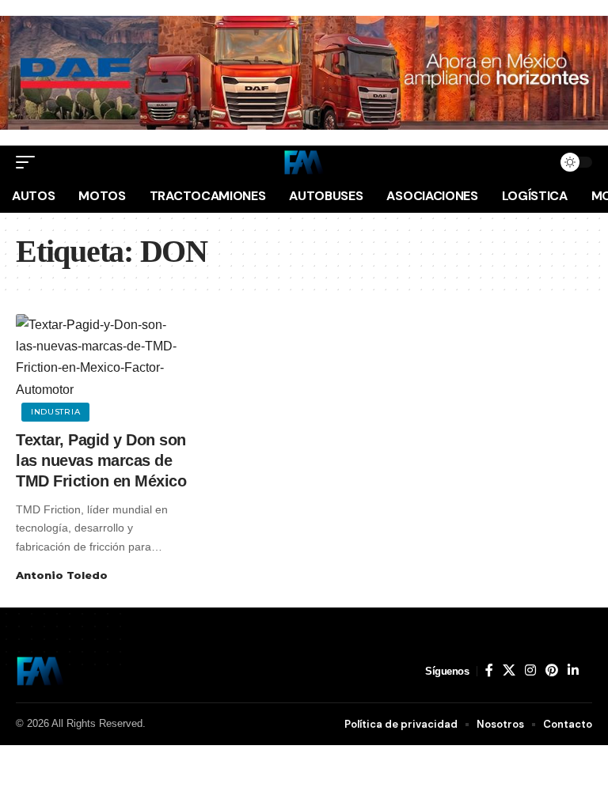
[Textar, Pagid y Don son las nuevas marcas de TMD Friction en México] (101, 365)
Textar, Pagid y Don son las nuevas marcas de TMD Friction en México (101, 460)
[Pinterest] (552, 670)
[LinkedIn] (573, 670)
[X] (509, 670)
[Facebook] (489, 670)
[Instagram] (530, 670)
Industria (55, 412)
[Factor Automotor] (304, 162)
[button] (29, 162)
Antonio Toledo (62, 575)
